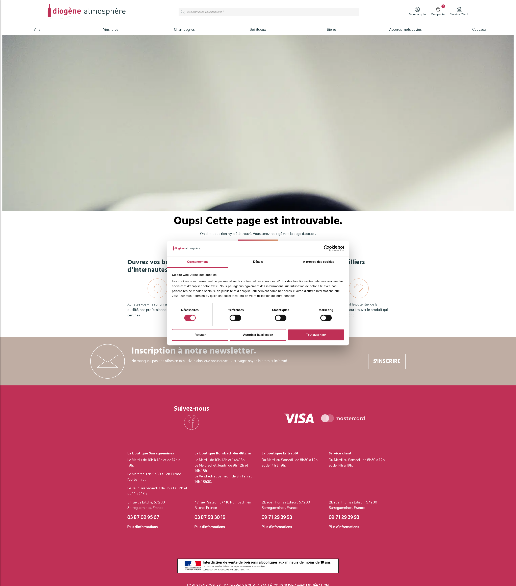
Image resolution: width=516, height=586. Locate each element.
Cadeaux (479, 29)
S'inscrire (387, 361)
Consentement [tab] (197, 261)
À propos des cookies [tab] (318, 261)
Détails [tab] (258, 261)
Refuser (200, 334)
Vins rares (110, 29)
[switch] (235, 318)
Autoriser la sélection (258, 334)
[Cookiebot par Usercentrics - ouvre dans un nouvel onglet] (326, 248)
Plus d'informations (142, 526)
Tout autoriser (316, 334)
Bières (331, 29)
